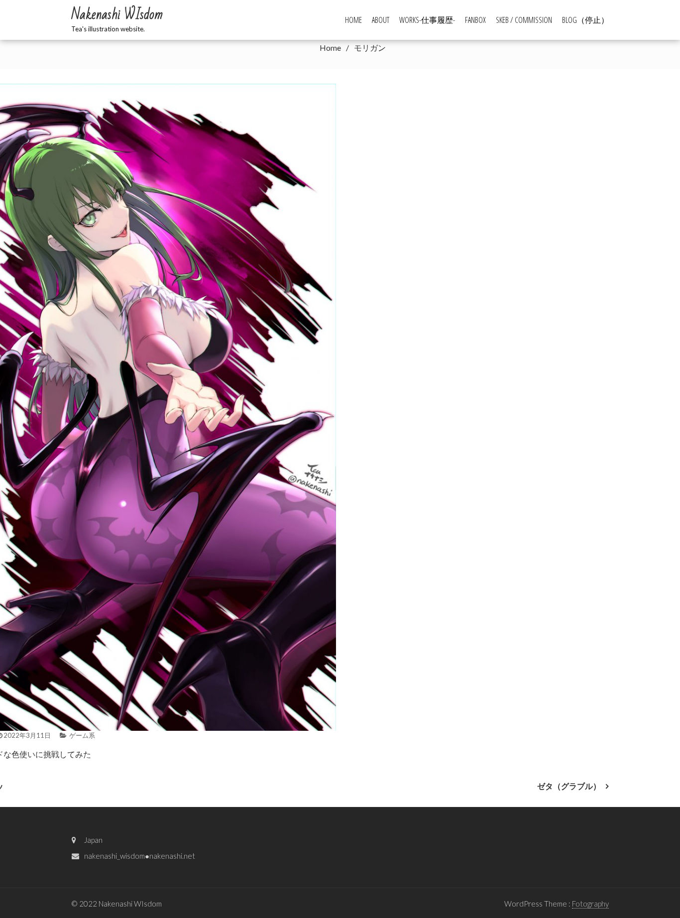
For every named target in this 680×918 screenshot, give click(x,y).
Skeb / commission (524, 19)
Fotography (590, 903)
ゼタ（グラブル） (569, 786)
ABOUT (380, 19)
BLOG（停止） (585, 19)
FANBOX (475, 19)
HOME (353, 19)
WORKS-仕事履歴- (427, 19)
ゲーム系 (82, 735)
